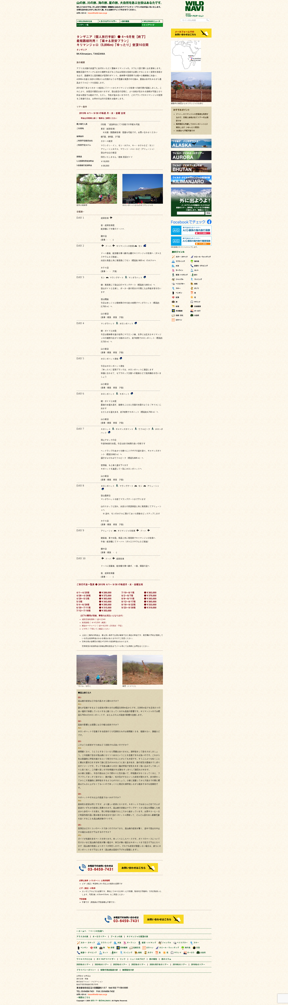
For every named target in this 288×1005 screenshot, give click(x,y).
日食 (198, 947)
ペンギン (84, 947)
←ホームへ (81, 931)
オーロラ (190, 952)
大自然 (203, 952)
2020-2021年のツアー (159, 964)
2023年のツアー (120, 964)
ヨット (105, 952)
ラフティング (106, 942)
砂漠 (112, 947)
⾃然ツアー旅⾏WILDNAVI (101, 1000)
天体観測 (123, 947)
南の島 (187, 947)
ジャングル (166, 942)
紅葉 (95, 947)
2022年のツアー (138, 964)
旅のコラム (166, 958)
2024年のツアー (102, 964)
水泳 (119, 942)
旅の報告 (153, 958)
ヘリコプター (182, 942)
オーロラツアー (99, 936)
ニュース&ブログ (137, 958)
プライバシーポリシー (86, 969)
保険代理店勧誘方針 (109, 969)
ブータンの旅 (116, 936)
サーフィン (131, 942)
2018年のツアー (198, 964)
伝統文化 (136, 947)
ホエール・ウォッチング (169, 947)
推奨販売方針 (128, 969)
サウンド (177, 952)
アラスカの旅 (82, 936)
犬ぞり (150, 952)
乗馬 (140, 952)
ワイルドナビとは (84, 958)
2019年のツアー (180, 964)
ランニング (127, 952)
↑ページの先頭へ (96, 931)
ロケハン (149, 947)
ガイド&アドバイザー (105, 958)
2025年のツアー (83, 964)
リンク (123, 958)
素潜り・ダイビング (89, 952)
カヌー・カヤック (88, 942)
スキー (196, 942)
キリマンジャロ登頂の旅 (137, 936)
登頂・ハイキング (149, 942)
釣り (115, 952)
